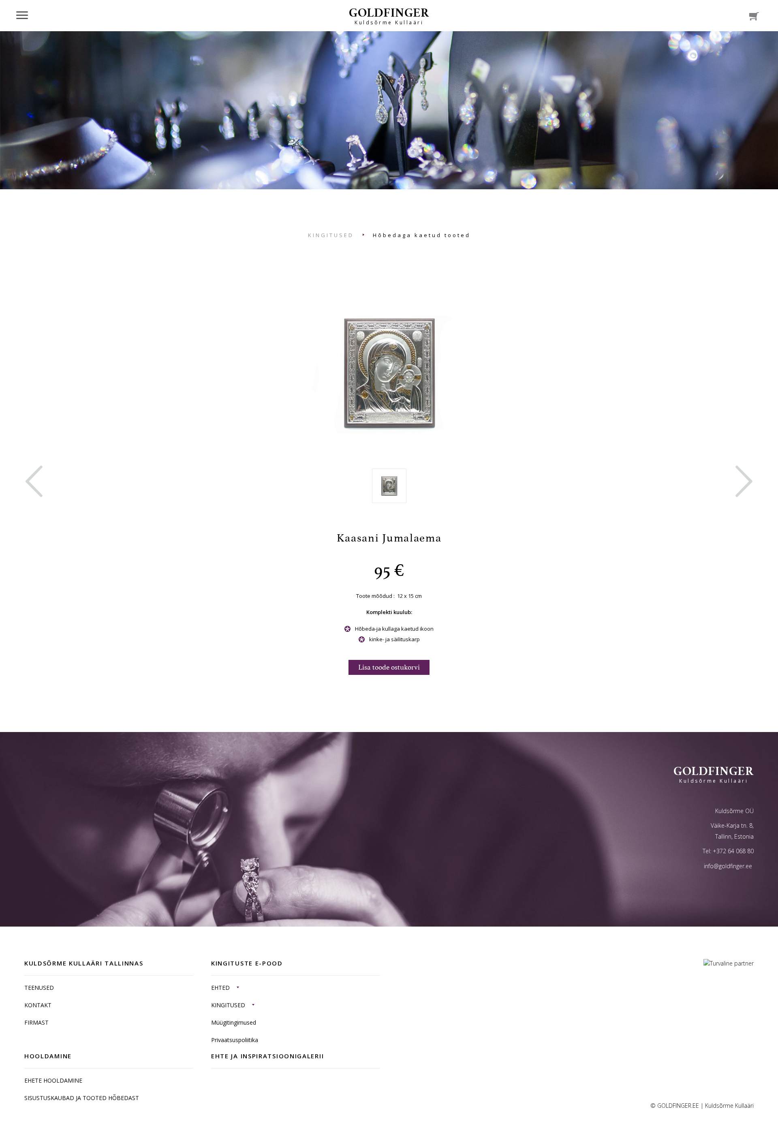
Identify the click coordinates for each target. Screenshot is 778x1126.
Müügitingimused (233, 1022)
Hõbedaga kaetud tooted (421, 235)
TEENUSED (39, 987)
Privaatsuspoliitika (234, 1040)
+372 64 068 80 (733, 851)
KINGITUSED (331, 235)
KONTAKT (37, 1005)
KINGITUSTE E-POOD (247, 963)
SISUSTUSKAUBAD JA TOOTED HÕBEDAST (81, 1098)
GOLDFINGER (389, 15)
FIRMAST (36, 1022)
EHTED (220, 987)
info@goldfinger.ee (728, 866)
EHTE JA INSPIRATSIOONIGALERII (267, 1056)
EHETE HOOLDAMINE (53, 1080)
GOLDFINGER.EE (678, 1105)
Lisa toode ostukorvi (389, 667)
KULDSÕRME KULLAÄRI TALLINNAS (83, 963)
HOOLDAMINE (48, 1056)
